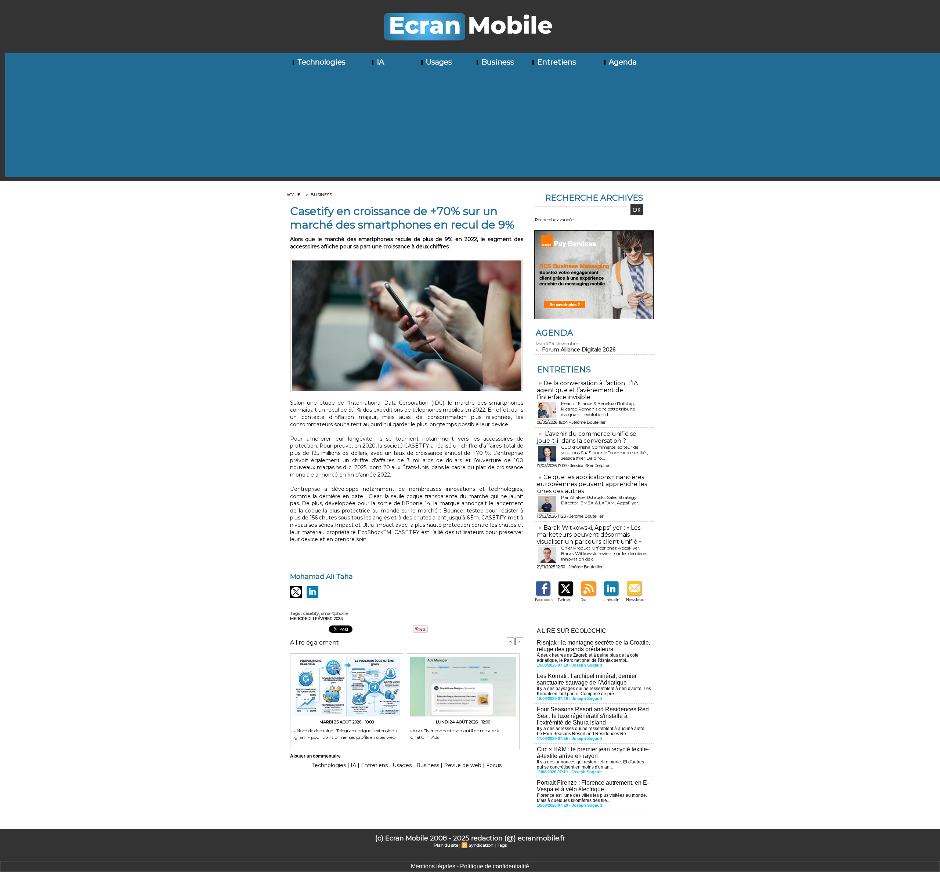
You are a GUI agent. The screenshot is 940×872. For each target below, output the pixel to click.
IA (379, 62)
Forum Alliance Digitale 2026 (578, 349)
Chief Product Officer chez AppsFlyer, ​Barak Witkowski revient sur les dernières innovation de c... (604, 553)
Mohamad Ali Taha (321, 577)
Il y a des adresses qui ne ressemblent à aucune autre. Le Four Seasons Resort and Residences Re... (591, 731)
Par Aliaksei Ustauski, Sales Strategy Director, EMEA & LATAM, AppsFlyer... (601, 500)
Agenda (622, 62)
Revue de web (462, 765)
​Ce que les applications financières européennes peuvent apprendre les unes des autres (592, 484)
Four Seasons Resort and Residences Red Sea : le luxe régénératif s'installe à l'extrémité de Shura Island (593, 716)
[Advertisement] (472, 125)
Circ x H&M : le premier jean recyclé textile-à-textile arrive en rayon (593, 752)
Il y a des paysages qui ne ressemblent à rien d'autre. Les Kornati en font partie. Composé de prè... (594, 691)
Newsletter (636, 599)
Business (497, 62)
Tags (502, 845)
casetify (311, 613)
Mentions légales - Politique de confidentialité (470, 866)
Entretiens (555, 62)
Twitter (564, 599)
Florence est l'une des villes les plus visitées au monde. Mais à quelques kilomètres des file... (592, 798)
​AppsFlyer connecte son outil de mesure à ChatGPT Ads (454, 734)
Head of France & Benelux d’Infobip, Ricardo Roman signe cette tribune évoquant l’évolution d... (598, 409)
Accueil (295, 194)
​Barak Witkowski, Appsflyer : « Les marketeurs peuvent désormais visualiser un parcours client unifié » (589, 534)
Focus (494, 765)
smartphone (334, 613)
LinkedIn (611, 599)
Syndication (481, 845)
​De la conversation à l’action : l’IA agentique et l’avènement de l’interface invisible (587, 390)
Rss (583, 599)
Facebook (544, 599)
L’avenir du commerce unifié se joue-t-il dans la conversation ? (586, 437)
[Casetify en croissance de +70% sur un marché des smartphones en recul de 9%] (406, 261)
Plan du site (446, 845)
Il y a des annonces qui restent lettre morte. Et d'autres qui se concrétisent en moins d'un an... (590, 764)
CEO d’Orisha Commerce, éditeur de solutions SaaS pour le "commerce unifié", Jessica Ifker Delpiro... (604, 452)
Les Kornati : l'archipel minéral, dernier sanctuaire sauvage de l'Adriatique (587, 679)
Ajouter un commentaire (315, 756)
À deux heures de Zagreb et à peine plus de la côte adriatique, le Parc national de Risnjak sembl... (588, 658)
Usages (438, 62)
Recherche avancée (554, 219)
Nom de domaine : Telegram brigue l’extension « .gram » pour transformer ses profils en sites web (345, 734)
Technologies (321, 62)
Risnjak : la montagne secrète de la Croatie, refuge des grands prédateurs (593, 645)
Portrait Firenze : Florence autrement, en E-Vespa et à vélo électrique (593, 786)
